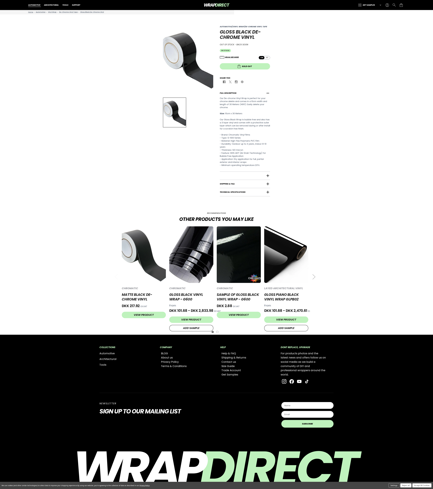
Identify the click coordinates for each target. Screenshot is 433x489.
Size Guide (228, 366)
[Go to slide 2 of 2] (217, 332)
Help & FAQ (228, 353)
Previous (116, 276)
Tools (102, 365)
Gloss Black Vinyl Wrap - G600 (186, 297)
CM (261, 58)
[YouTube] (299, 381)
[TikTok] (307, 381)
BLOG (164, 353)
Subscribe (307, 423)
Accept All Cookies (422, 485)
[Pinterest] (242, 83)
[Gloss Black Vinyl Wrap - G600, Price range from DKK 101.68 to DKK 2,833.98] (191, 254)
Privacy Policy (170, 362)
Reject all (406, 485)
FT (267, 58)
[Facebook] (224, 83)
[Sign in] (387, 5)
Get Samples (229, 374)
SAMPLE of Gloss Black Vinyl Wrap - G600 (238, 297)
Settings (393, 485)
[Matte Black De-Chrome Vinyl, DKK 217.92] (144, 254)
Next (314, 276)
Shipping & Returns (233, 357)
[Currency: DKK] (380, 5)
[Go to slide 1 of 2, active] (213, 332)
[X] (230, 83)
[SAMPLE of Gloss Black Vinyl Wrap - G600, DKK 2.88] (239, 254)
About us (167, 357)
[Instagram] (236, 83)
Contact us (228, 362)
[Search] (394, 5)
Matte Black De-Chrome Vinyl (137, 297)
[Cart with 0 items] (401, 5)
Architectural (107, 359)
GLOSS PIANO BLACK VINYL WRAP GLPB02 (281, 297)
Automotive (107, 353)
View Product (144, 315)
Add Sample (191, 328)
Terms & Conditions (174, 366)
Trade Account (231, 370)
